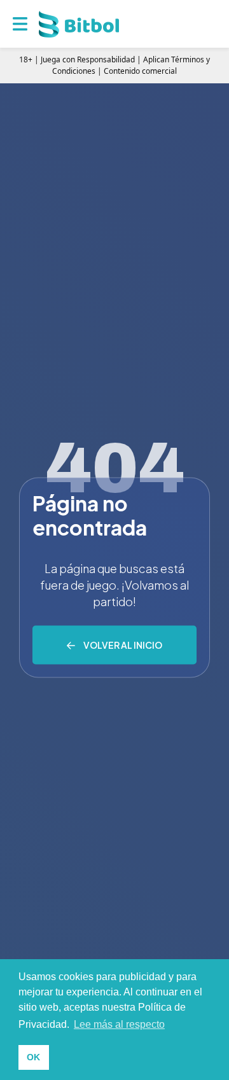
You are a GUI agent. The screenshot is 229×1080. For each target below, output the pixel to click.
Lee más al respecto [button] (119, 1024)
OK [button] (33, 1057)
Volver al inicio (122, 645)
